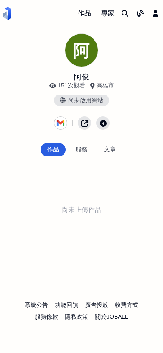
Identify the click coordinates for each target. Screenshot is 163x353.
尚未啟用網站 (85, 100)
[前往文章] (140, 13)
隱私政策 (76, 316)
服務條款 (46, 316)
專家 (108, 13)
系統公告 (36, 305)
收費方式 (126, 305)
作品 (84, 13)
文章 (110, 149)
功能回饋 (66, 305)
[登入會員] (155, 13)
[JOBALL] (7, 13)
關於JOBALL (111, 316)
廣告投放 (96, 305)
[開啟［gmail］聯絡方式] (60, 123)
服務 (81, 149)
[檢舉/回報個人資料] (103, 123)
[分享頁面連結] (84, 123)
